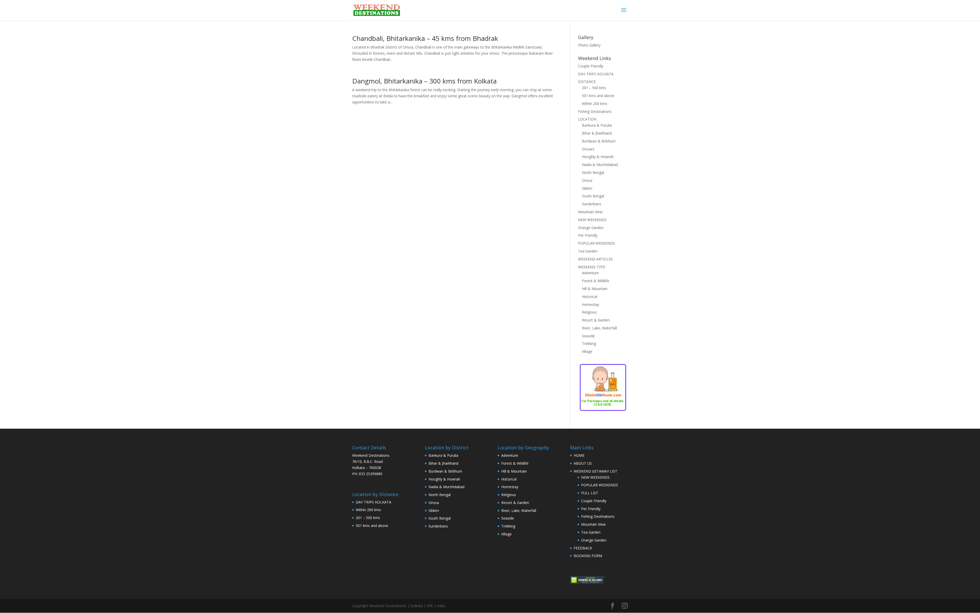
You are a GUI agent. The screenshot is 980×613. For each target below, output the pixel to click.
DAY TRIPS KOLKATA (596, 73)
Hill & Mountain (594, 288)
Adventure (590, 272)
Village (587, 351)
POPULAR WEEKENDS (596, 243)
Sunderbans (591, 203)
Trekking (589, 343)
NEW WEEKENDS (592, 219)
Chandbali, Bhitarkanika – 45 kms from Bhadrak (425, 38)
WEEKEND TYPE (591, 267)
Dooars (588, 149)
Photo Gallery (589, 45)
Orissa (587, 180)
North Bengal (593, 172)
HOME (579, 455)
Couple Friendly (590, 66)
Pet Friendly (587, 235)
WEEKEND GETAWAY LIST (595, 471)
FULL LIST (589, 492)
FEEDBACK (583, 548)
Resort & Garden (596, 320)
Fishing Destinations (594, 111)
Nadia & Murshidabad (600, 164)
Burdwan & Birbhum (599, 141)
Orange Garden (590, 227)
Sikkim (587, 188)
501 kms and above (598, 95)
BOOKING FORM (588, 555)
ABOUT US (583, 463)
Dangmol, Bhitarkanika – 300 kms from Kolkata (424, 81)
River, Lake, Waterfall (599, 328)
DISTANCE (587, 81)
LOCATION (587, 119)
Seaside (588, 335)
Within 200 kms (594, 103)
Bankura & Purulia (597, 125)
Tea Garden (587, 251)
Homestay (590, 304)
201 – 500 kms (594, 87)
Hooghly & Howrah (598, 156)
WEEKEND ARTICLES (595, 259)
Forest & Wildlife (595, 280)
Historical (589, 296)
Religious (589, 312)
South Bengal (593, 196)
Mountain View (590, 211)
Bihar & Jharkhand (597, 133)
